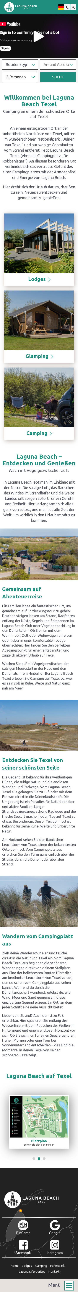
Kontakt (53, 1271)
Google (54, 1233)
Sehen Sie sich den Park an (39, 1142)
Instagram (55, 1253)
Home (14, 1265)
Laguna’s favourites (32, 1271)
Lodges (27, 1265)
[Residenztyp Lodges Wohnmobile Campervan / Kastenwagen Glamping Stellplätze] (20, 64)
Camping (41, 1265)
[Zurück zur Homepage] (20, 7)
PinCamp (23, 1233)
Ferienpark (57, 1265)
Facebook (23, 1253)
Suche (58, 77)
